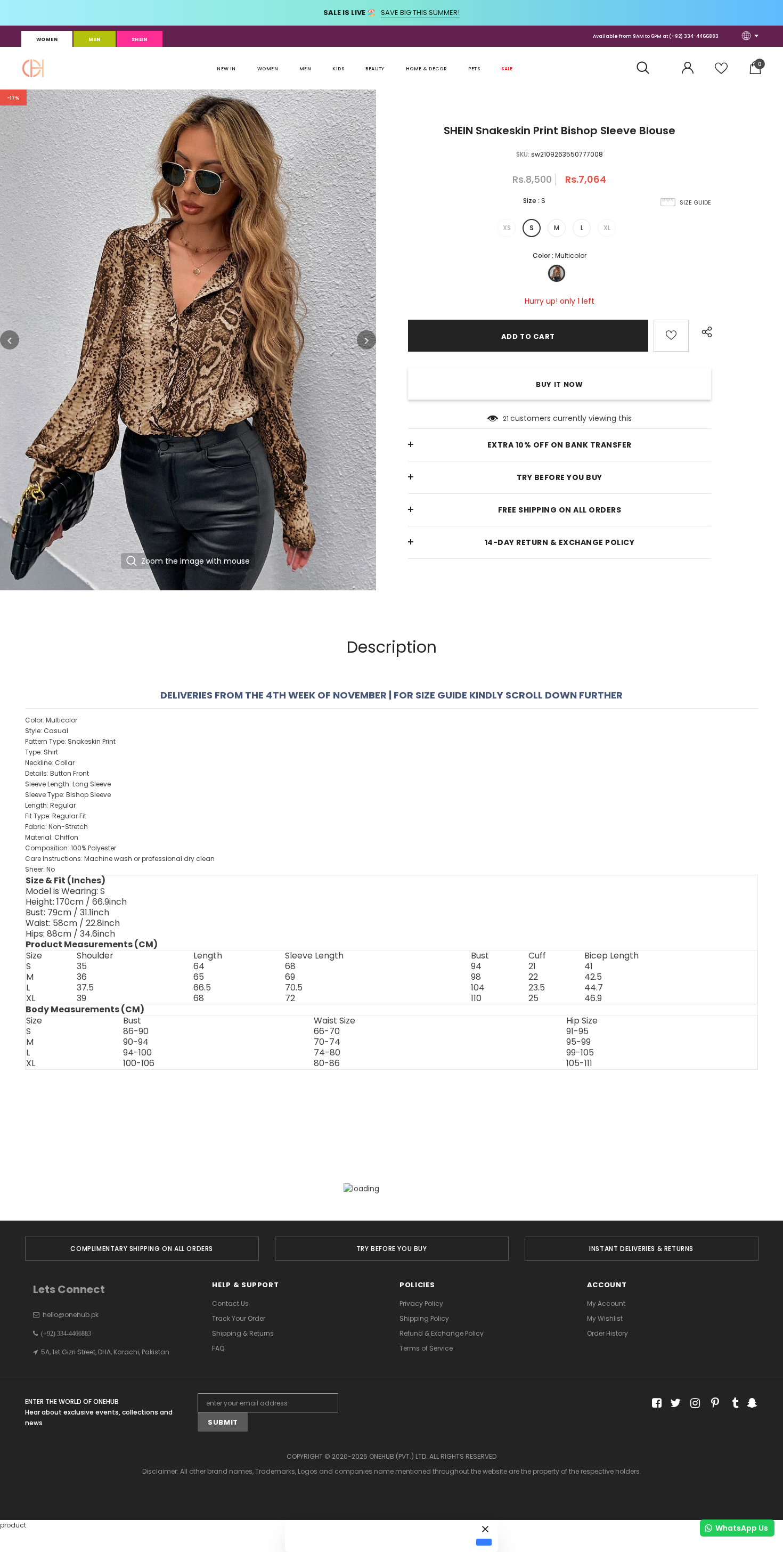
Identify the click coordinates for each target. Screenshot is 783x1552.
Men (94, 39)
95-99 (578, 1042)
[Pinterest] (712, 1403)
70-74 (327, 1042)
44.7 (593, 987)
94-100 (137, 1052)
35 (82, 966)
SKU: (522, 154)
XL (606, 227)
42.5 (593, 977)
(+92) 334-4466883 (694, 36)
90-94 (136, 1042)
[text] (391, 795)
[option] (188, 340)
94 (476, 966)
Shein (140, 39)
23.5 (536, 987)
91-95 (577, 1031)
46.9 (593, 998)
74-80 (327, 1052)
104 (478, 987)
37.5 (85, 987)
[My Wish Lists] (721, 72)
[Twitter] (674, 1403)
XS (507, 227)
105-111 (579, 1063)
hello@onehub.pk (70, 1314)
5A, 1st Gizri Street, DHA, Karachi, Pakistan (105, 1351)
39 (81, 998)
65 (198, 977)
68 (290, 966)
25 (533, 998)
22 (533, 977)
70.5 (294, 987)
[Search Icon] (648, 68)
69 (290, 977)
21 (506, 418)
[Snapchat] (750, 1403)
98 (476, 977)
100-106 (138, 1063)
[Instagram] (693, 1403)
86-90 (136, 1031)
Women (47, 39)
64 (199, 966)
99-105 (580, 1052)
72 (290, 998)
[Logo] (33, 68)
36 (82, 977)
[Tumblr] (731, 1403)
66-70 (327, 1031)
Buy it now (559, 384)
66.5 (202, 987)
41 (588, 966)
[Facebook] (655, 1403)
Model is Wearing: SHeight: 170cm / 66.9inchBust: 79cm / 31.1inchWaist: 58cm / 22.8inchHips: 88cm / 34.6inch (76, 912)
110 (476, 998)
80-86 (327, 1063)
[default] (484, 1542)
